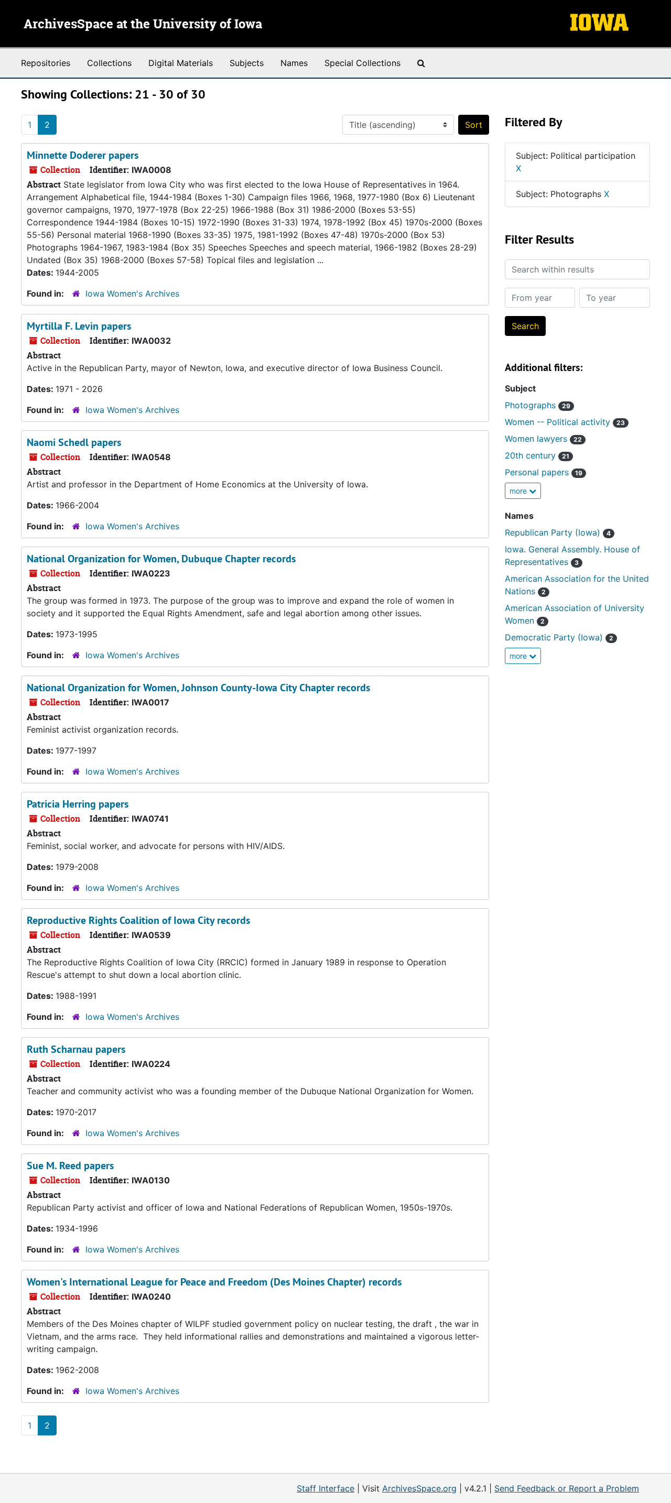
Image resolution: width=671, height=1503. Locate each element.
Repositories (45, 63)
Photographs (537, 405)
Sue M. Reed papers (70, 1165)
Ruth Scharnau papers (76, 1049)
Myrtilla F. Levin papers (79, 326)
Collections (109, 63)
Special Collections (362, 63)
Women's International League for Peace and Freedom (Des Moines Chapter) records (214, 1282)
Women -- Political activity (565, 422)
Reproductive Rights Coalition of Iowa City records (138, 920)
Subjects (247, 63)
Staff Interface (325, 1488)
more (519, 490)
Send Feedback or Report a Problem (566, 1488)
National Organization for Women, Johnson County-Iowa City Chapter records (198, 687)
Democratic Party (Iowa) (559, 637)
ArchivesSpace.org (419, 1488)
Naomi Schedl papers (74, 442)
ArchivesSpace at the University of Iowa (143, 24)
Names (294, 63)
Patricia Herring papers (77, 804)
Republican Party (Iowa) (558, 532)
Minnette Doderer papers (82, 155)
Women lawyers (543, 438)
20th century (537, 455)
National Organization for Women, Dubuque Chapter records (161, 558)
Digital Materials (180, 63)
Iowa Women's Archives (132, 293)
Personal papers (543, 472)
